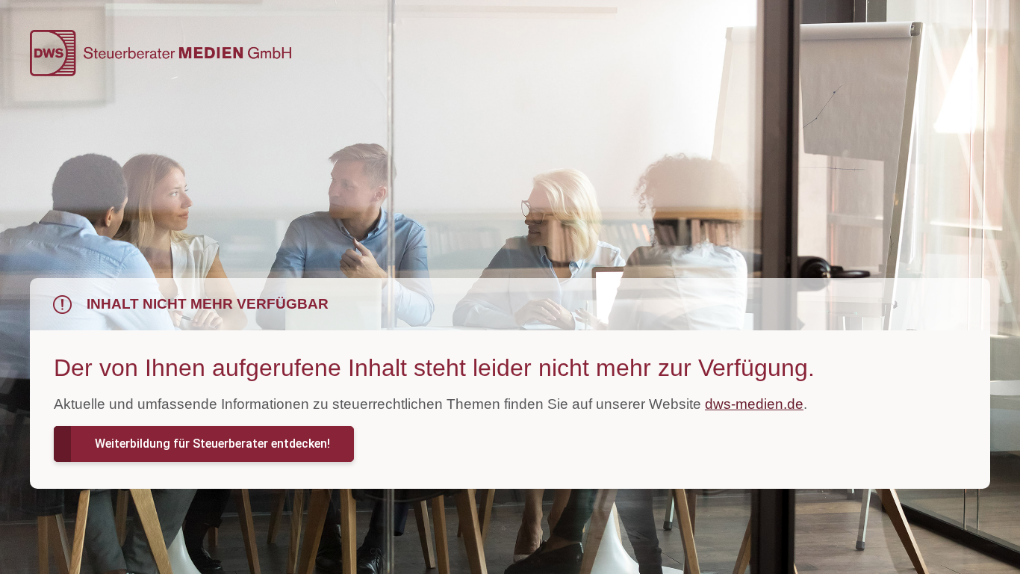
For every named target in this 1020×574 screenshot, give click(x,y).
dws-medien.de (754, 404)
